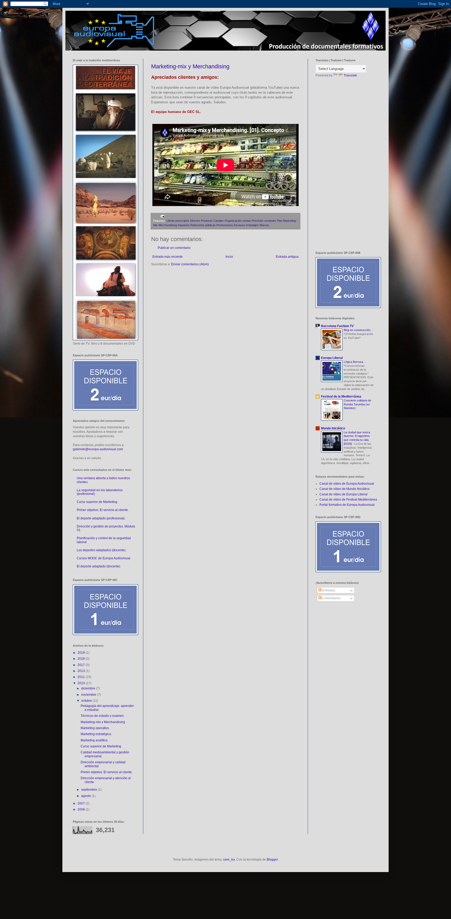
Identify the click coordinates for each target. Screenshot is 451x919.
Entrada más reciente (167, 257)
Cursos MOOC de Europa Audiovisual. (104, 558)
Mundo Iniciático (333, 428)
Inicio (229, 257)
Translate (350, 75)
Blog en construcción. (358, 330)
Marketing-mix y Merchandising (190, 66)
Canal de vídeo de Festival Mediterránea (348, 499)
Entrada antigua (287, 257)
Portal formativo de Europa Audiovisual (347, 505)
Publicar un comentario (174, 248)
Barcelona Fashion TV (337, 326)
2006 (82, 809)
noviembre (89, 694)
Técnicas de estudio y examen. (102, 716)
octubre (87, 700)
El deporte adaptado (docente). (99, 566)
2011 (82, 677)
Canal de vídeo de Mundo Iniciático (344, 489)
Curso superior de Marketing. (97, 502)
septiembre (89, 789)
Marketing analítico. (94, 740)
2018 (82, 658)
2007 (82, 803)
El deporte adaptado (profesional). (101, 518)
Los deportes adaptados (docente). (101, 550)
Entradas (328, 590)
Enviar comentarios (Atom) (190, 264)
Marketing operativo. (95, 728)
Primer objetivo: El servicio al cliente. (103, 510)
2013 (82, 671)
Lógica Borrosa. (354, 361)
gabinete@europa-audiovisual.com (98, 449)
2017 (82, 665)
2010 (82, 683)
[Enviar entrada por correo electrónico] (162, 216)
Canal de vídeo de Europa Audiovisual (346, 483)
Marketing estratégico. (96, 734)
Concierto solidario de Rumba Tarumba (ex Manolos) (357, 404)
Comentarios (331, 598)
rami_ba (229, 859)
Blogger (272, 859)
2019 (82, 652)
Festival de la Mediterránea (341, 396)
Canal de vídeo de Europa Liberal (343, 494)
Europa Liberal (332, 358)
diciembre (88, 688)
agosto (86, 796)
